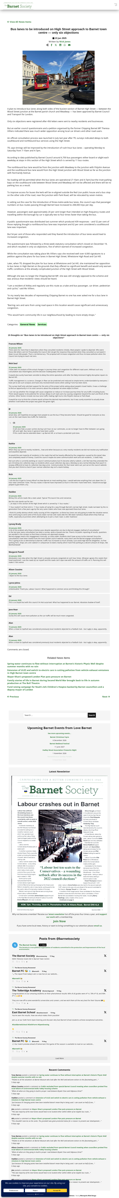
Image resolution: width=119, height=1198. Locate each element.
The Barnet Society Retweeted (25, 968)
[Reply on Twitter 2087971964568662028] (13, 1032)
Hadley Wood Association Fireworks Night (59, 750)
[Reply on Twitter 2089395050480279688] (13, 961)
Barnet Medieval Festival (59, 743)
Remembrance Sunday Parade (60, 756)
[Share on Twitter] (56, 45)
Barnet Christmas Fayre (59, 737)
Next (105, 696)
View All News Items (20, 21)
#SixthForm (32, 1024)
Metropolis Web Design (88, 1196)
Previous (14, 696)
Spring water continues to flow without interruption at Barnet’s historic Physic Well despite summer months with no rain (59, 1076)
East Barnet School (23, 1012)
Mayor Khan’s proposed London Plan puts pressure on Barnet (39, 676)
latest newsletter (56, 914)
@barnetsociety (41, 956)
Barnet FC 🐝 (20, 970)
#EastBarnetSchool (19, 1024)
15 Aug (44, 971)
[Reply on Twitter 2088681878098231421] (13, 981)
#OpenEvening (43, 1024)
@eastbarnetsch (42, 1013)
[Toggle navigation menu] (115, 5)
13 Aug (59, 991)
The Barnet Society (23, 955)
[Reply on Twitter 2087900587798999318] (13, 1003)
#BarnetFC (16, 978)
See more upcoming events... (59, 733)
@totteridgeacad (48, 991)
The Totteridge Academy (26, 990)
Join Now (59, 921)
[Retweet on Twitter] (13, 967)
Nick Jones (64, 41)
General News (27, 324)
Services (42, 324)
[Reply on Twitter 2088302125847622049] (13, 1051)
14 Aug (44, 1041)
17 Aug (52, 956)
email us (98, 925)
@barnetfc (35, 971)
